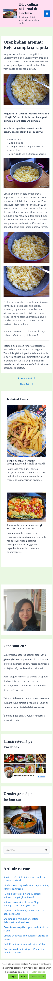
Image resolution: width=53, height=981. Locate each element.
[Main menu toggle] (47, 13)
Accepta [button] (12, 976)
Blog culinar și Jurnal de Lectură (28, 8)
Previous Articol (26, 378)
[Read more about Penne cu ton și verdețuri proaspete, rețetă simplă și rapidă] (26, 431)
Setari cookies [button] (38, 971)
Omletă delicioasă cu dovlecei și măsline (25, 944)
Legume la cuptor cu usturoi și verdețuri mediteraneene (24, 527)
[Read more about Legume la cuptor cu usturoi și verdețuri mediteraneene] (26, 506)
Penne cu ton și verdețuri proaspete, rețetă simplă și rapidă (26, 462)
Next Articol (26, 384)
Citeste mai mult (37, 976)
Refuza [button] (24, 976)
